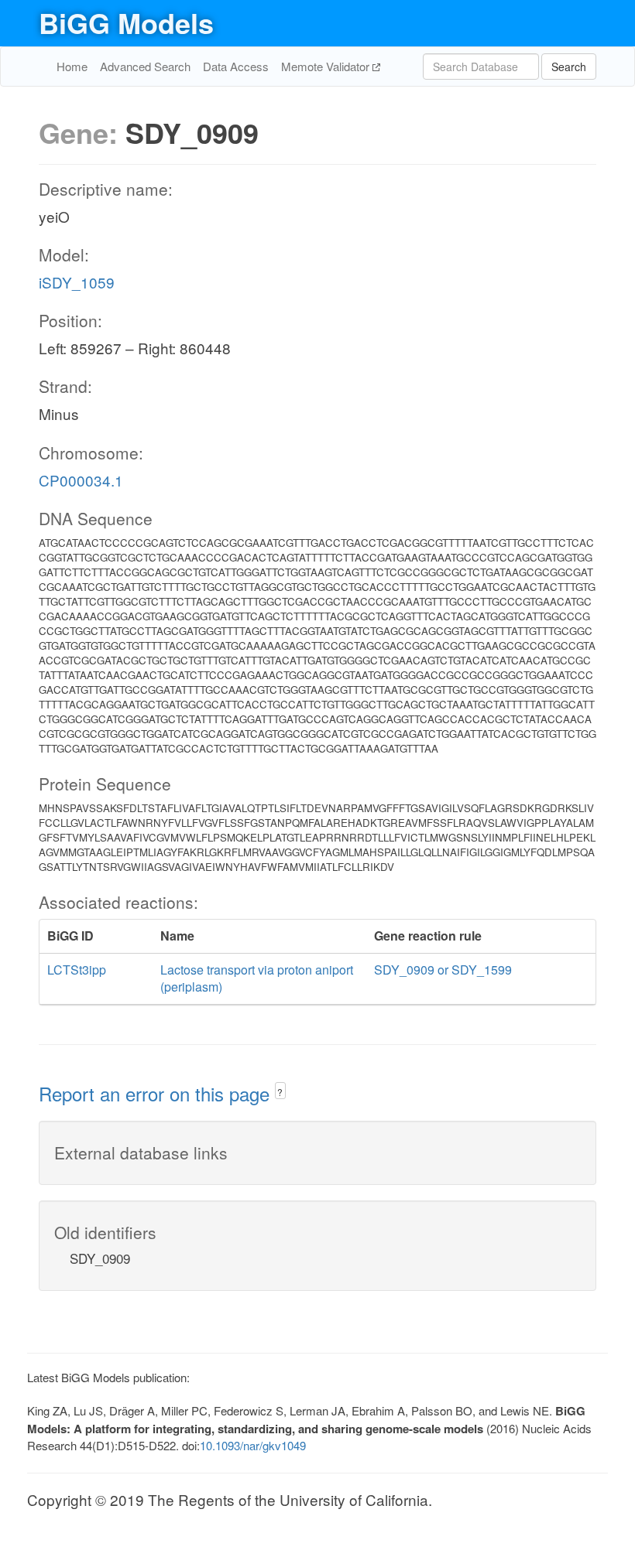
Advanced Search (145, 66)
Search (568, 66)
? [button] (280, 1091)
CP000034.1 (81, 479)
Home (72, 66)
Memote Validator (326, 66)
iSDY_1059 (77, 281)
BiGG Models (126, 22)
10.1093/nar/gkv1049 (253, 1445)
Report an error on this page (157, 1093)
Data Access (236, 66)
